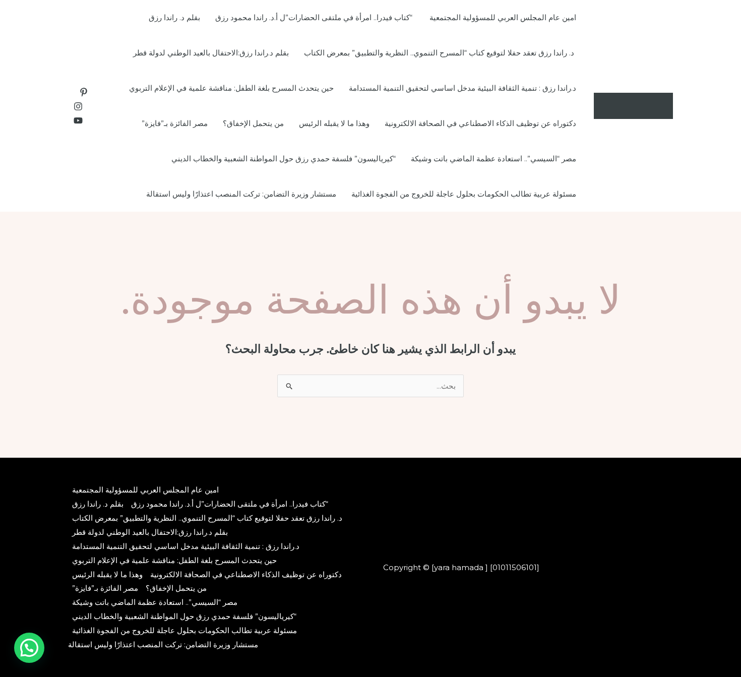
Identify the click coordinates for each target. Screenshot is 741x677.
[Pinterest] (83, 92)
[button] (29, 648)
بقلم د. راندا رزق (174, 17)
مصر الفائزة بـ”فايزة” (175, 123)
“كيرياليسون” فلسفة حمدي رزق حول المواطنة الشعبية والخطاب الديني (283, 158)
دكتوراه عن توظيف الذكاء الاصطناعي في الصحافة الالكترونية (480, 123)
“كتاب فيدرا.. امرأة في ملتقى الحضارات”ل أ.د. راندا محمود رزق (314, 17)
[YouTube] (78, 120)
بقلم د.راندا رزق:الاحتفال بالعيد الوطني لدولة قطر (211, 52)
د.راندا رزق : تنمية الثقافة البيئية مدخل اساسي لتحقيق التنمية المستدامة (462, 88)
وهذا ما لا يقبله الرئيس (334, 123)
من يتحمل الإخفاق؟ (253, 123)
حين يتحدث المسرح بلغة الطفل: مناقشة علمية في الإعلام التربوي (231, 88)
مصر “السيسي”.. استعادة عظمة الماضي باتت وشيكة (493, 158)
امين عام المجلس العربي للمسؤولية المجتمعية (502, 17)
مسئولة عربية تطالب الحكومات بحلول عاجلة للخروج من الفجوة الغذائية (463, 194)
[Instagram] (78, 106)
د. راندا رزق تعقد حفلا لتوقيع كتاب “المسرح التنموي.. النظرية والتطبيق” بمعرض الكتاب (440, 52)
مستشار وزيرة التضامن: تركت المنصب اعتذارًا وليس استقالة (241, 194)
